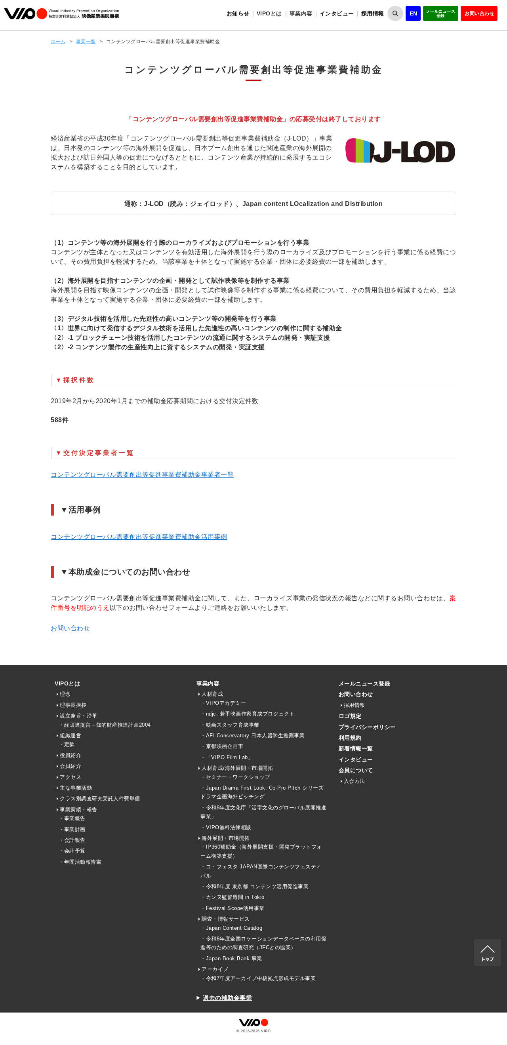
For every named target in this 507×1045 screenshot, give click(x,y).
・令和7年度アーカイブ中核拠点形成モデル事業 (258, 978)
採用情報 (372, 13)
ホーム (58, 41)
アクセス (70, 777)
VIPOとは (67, 683)
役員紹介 (70, 755)
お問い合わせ (479, 13)
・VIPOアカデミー (223, 703)
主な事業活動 (76, 788)
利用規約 (350, 738)
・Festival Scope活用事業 (232, 908)
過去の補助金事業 (227, 997)
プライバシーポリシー (367, 727)
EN (413, 13)
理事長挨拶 (73, 705)
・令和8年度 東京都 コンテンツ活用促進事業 (254, 886)
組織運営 (70, 736)
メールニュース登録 (441, 13)
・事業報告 (72, 818)
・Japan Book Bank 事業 (231, 958)
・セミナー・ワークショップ (235, 777)
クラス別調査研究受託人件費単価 (100, 798)
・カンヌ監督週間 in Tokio (232, 897)
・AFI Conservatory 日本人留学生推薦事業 (252, 736)
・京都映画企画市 (221, 746)
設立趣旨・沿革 (78, 716)
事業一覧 (86, 41)
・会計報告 (72, 840)
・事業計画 (72, 829)
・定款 (67, 744)
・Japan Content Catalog (231, 928)
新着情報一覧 (356, 748)
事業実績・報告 (78, 810)
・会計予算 (72, 851)
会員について (356, 770)
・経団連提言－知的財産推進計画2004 (105, 725)
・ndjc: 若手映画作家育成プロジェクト (247, 714)
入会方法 (354, 781)
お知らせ (238, 13)
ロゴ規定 (350, 716)
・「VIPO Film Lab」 (226, 757)
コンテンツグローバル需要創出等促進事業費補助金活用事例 (139, 536)
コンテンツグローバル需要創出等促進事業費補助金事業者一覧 (142, 474)
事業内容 (207, 683)
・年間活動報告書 (80, 862)
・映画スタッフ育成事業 (229, 725)
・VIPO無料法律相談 (226, 827)
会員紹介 (70, 766)
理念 (65, 694)
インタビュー (337, 13)
